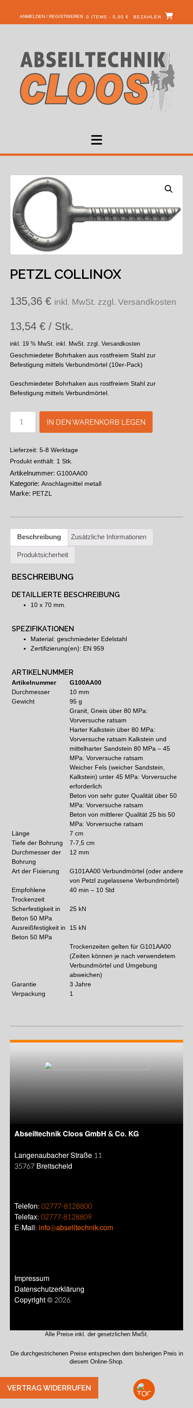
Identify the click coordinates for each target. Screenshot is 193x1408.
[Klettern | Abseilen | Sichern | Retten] (97, 81)
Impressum (31, 1278)
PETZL (42, 493)
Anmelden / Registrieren (51, 16)
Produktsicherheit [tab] (42, 555)
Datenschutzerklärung (49, 1289)
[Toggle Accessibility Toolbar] (159, 1389)
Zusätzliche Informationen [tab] (108, 537)
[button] (96, 140)
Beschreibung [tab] (39, 537)
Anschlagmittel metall (71, 483)
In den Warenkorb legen (96, 422)
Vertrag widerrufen (49, 1388)
